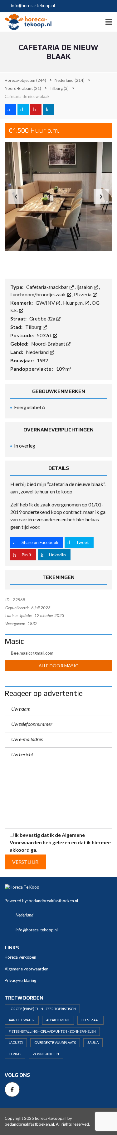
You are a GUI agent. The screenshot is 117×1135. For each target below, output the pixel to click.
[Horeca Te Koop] (26, 22)
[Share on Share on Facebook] (10, 109)
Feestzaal (90, 1020)
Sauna (93, 1042)
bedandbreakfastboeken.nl (53, 900)
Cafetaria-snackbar (47, 287)
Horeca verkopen (20, 957)
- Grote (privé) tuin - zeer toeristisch (42, 1009)
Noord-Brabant (48, 344)
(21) (23, 88)
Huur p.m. (74, 303)
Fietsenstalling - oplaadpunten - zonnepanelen (52, 1031)
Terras (15, 1054)
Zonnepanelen (46, 1054)
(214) (70, 80)
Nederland (38, 352)
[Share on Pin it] (35, 109)
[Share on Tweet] (23, 109)
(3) (59, 88)
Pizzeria (83, 294)
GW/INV (46, 303)
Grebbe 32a (42, 318)
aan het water (22, 1020)
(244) (25, 80)
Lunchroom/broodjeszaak (38, 294)
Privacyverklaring (20, 980)
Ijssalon (85, 287)
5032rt (45, 335)
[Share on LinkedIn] (48, 109)
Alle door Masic (59, 665)
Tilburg (33, 327)
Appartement (58, 1020)
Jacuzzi (16, 1042)
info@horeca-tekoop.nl (32, 5)
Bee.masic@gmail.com (32, 653)
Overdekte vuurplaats (55, 1042)
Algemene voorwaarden (26, 968)
